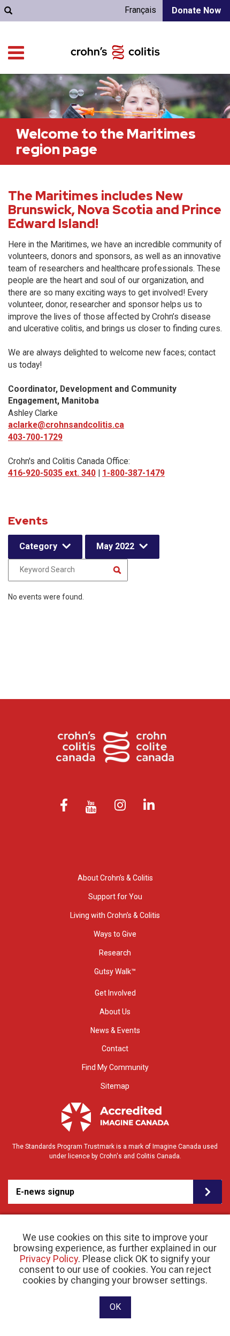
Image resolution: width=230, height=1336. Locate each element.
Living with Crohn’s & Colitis (115, 915)
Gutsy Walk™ (115, 971)
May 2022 (115, 546)
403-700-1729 (35, 437)
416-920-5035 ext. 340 (52, 473)
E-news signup (45, 1192)
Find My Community (115, 1067)
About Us (115, 1011)
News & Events (115, 1030)
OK (115, 1307)
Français (140, 10)
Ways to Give (115, 934)
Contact (115, 1048)
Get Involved (115, 993)
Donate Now (196, 10)
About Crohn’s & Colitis (115, 878)
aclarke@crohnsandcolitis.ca (66, 425)
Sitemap (115, 1086)
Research (115, 952)
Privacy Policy (49, 1258)
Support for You (115, 896)
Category (38, 546)
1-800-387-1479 (133, 473)
